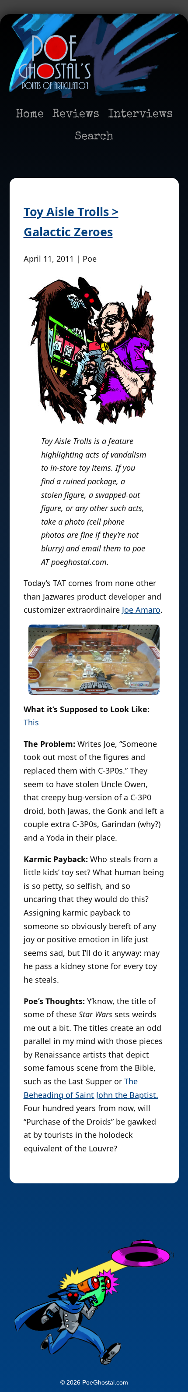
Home (30, 115)
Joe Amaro (141, 609)
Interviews (140, 115)
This (31, 722)
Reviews (75, 115)
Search (94, 137)
